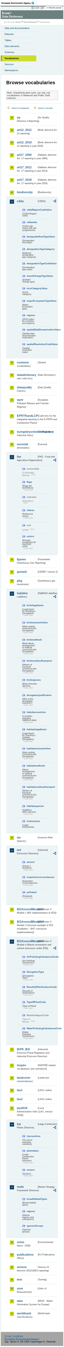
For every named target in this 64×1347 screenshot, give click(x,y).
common (23, 362)
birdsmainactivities (32, 622)
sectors (31, 1170)
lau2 (20, 1099)
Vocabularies (12, 58)
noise (20, 1242)
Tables (8, 40)
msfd (20, 1186)
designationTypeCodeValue (32, 263)
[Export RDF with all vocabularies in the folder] (54, 202)
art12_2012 (24, 129)
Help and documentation (17, 28)
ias (19, 837)
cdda (20, 201)
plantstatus (32, 1150)
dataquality (24, 387)
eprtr (20, 399)
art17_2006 (24, 154)
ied (19, 849)
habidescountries (32, 712)
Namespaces (11, 70)
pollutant (31, 892)
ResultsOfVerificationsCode (32, 987)
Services (9, 64)
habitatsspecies (32, 806)
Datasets (9, 34)
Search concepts (45, 108)
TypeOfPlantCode (32, 1002)
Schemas (9, 52)
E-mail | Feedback (14, 1336)
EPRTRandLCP (27, 415)
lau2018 (22, 1108)
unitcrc (30, 536)
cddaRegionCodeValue (32, 209)
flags (29, 482)
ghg (19, 580)
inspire (21, 1065)
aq (18, 117)
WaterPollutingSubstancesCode (32, 1028)
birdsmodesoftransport (32, 660)
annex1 (30, 862)
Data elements (12, 46)
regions (31, 315)
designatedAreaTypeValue (32, 236)
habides (22, 593)
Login (37, 8)
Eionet (18, 22)
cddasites (32, 222)
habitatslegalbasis (32, 729)
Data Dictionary (30, 22)
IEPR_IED (23, 1049)
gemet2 (22, 571)
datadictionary (26, 374)
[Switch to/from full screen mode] (43, 8)
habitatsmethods (32, 765)
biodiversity (25, 192)
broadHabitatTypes (32, 1199)
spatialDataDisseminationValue (32, 329)
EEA (19, 3)
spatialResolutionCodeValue (32, 344)
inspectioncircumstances (32, 877)
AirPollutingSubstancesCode (32, 956)
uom (20, 1288)
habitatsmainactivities (32, 748)
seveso (22, 1267)
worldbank (24, 1313)
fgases (21, 559)
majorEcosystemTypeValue (32, 301)
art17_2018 (24, 179)
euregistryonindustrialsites (27, 431)
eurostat (22, 444)
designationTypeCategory (32, 249)
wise (20, 1300)
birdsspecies (32, 680)
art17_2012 (24, 167)
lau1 (20, 1090)
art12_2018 (24, 142)
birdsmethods (32, 639)
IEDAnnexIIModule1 (27, 909)
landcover (23, 1077)
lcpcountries (32, 1136)
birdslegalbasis (32, 605)
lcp (19, 1124)
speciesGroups (32, 1226)
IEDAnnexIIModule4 (27, 941)
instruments (32, 821)
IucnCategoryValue (32, 288)
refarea (30, 510)
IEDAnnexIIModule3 (27, 921)
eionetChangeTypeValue (32, 276)
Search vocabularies (20, 108)
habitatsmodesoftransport (32, 787)
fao (19, 456)
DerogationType (32, 972)
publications (25, 1254)
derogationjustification (32, 695)
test (19, 1279)
